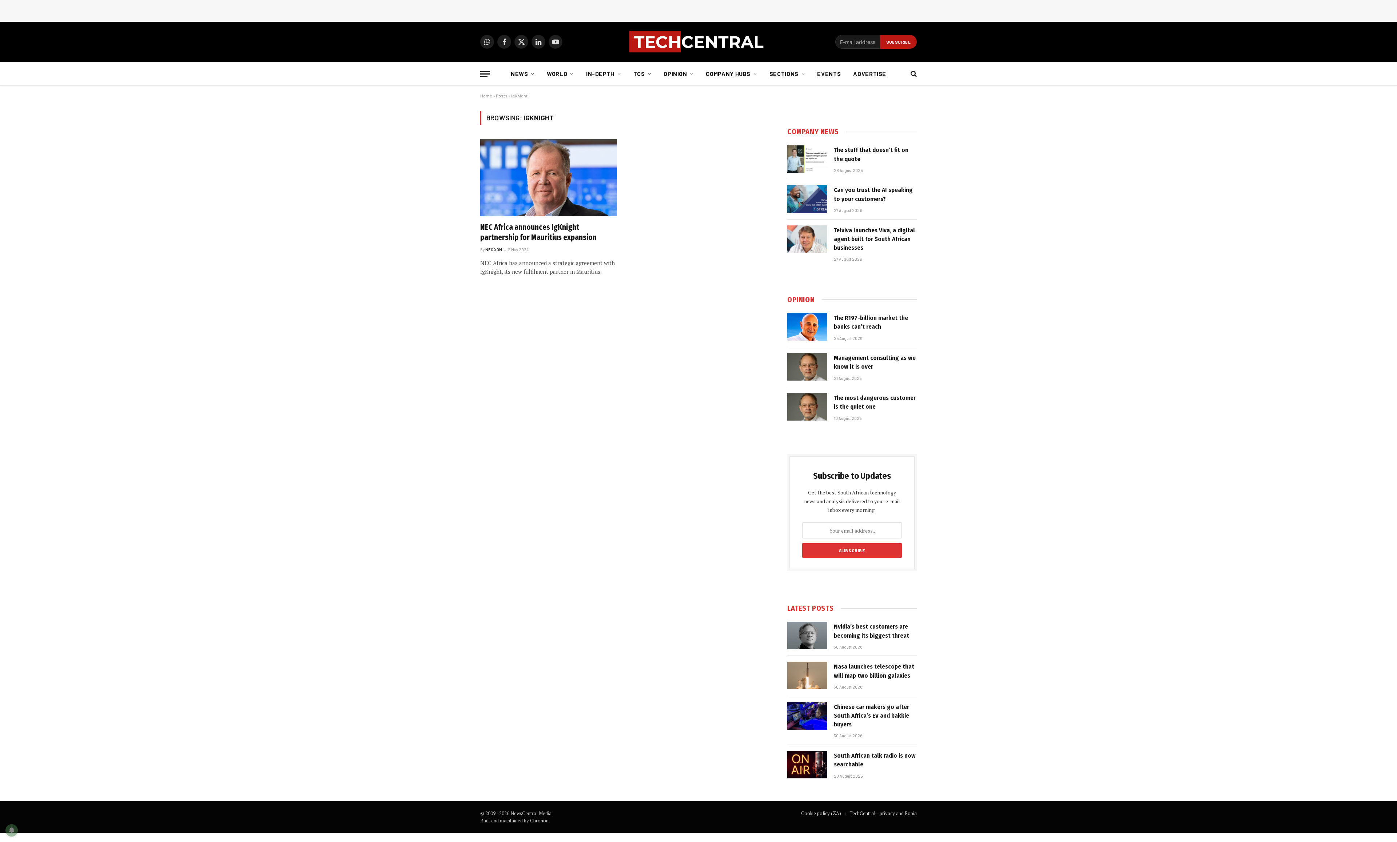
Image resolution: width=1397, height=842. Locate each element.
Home (486, 95)
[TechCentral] (698, 42)
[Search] (913, 74)
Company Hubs (728, 73)
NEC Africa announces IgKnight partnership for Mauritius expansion (538, 232)
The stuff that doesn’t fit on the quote (871, 154)
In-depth (600, 73)
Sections (784, 73)
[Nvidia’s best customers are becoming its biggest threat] (807, 635)
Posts (502, 95)
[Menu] (485, 74)
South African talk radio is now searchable (875, 760)
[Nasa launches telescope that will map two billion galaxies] (807, 675)
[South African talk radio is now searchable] (807, 764)
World (557, 73)
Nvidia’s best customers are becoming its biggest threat (871, 631)
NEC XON (493, 249)
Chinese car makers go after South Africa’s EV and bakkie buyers (871, 716)
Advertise (869, 73)
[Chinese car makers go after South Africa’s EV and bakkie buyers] (807, 716)
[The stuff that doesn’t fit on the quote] (807, 159)
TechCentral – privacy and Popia (883, 813)
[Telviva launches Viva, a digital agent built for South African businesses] (807, 239)
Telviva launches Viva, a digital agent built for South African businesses (874, 239)
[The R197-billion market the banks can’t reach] (807, 327)
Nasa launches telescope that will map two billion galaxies (874, 671)
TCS (639, 73)
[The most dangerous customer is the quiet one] (807, 407)
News (519, 73)
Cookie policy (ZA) (821, 813)
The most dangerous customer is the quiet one (875, 402)
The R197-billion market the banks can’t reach (871, 322)
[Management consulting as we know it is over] (807, 367)
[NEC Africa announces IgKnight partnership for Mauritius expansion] (548, 177)
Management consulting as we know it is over (875, 362)
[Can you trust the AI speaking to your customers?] (807, 199)
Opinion (675, 73)
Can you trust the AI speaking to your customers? (873, 194)
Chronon (539, 820)
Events (829, 73)
